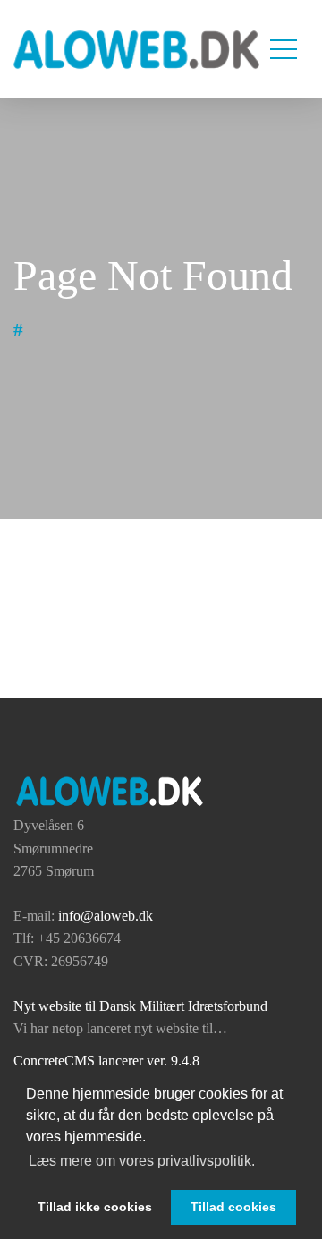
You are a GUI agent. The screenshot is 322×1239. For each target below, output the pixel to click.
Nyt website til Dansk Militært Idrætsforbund (140, 1006)
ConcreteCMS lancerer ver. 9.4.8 (106, 1060)
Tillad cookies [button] (233, 1207)
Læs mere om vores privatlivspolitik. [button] (142, 1160)
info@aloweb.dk (105, 915)
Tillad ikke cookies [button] (95, 1207)
